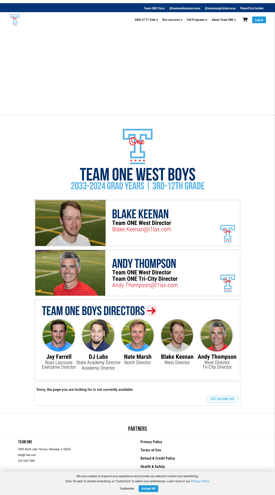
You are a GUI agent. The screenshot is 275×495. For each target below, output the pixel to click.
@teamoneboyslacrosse (184, 8)
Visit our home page (222, 399)
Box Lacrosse (171, 20)
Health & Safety (152, 466)
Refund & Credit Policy (157, 458)
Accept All (148, 488)
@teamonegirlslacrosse (220, 8)
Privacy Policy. (200, 481)
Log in (259, 20)
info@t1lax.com (27, 455)
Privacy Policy (151, 442)
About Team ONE (222, 20)
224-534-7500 (26, 461)
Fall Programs (196, 20)
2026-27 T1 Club (145, 20)
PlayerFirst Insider (252, 8)
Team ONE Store (154, 8)
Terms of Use (150, 450)
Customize (127, 488)
